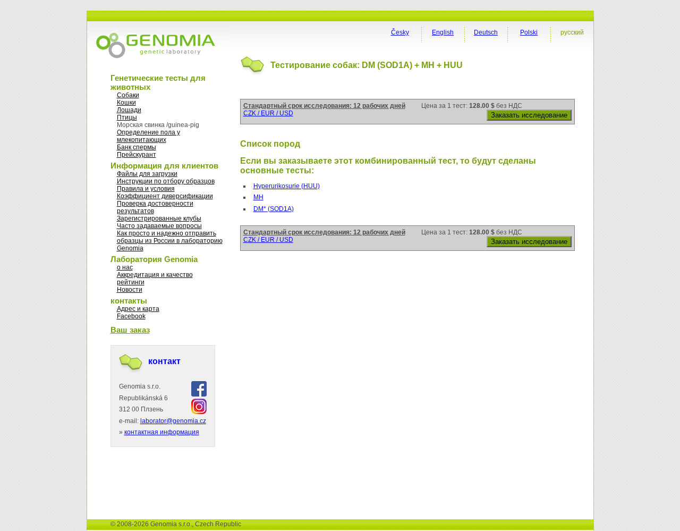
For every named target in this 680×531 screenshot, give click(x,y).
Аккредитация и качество (155, 275)
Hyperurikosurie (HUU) (286, 186)
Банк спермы (136, 147)
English (443, 32)
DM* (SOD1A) (273, 209)
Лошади (129, 110)
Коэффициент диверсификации (165, 196)
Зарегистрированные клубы (159, 218)
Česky (400, 32)
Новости (129, 289)
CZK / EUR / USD (268, 113)
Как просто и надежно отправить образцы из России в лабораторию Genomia (170, 241)
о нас (125, 267)
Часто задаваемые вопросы (159, 226)
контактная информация (161, 432)
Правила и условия (146, 188)
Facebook (131, 316)
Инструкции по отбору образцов (166, 181)
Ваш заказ (130, 329)
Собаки (128, 95)
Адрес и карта (138, 309)
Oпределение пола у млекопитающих (148, 136)
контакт (164, 361)
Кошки (126, 102)
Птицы (127, 117)
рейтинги (130, 282)
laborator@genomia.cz (173, 421)
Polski (529, 32)
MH (258, 197)
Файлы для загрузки (147, 174)
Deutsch (486, 32)
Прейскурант (136, 154)
